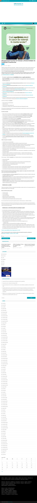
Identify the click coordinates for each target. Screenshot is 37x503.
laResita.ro (10, 491)
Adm (10, 65)
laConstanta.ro (18, 481)
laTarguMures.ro (8, 494)
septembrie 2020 (5, 427)
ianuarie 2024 (5, 356)
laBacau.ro (6, 490)
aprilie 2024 (4, 351)
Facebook (4, 233)
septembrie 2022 (5, 385)
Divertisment (4, 254)
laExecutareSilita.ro (8, 479)
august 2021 (4, 408)
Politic (3, 261)
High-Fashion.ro (23, 479)
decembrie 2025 (5, 315)
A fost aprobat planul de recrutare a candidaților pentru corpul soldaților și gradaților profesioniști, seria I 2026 (18, 285)
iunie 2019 (4, 454)
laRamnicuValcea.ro (4, 485)
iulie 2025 (4, 324)
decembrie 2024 (5, 337)
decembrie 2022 (5, 379)
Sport (3, 264)
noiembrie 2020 (5, 424)
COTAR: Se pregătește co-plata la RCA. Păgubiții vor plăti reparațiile (18, 245)
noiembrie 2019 (5, 445)
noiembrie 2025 (5, 317)
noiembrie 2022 (5, 381)
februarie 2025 (5, 333)
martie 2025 (4, 331)
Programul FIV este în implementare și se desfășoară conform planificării (14, 281)
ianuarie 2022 (5, 399)
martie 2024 (4, 353)
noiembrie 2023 (5, 360)
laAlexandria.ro (11, 489)
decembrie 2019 (5, 443)
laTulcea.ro (13, 494)
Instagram (7, 233)
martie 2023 (4, 374)
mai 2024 (4, 349)
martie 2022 (4, 395)
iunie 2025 (4, 326)
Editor (9, 248)
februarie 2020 (5, 440)
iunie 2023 (4, 369)
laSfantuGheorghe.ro (11, 488)
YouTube (11, 233)
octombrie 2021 (5, 404)
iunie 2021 (4, 411)
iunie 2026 (4, 305)
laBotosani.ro (3, 491)
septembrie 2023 (5, 363)
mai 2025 (4, 328)
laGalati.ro (26, 481)
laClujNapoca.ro (13, 481)
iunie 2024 (4, 347)
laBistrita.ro (15, 490)
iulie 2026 (4, 303)
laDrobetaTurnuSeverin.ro (12, 485)
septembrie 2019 (5, 449)
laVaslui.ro (3, 489)
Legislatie (4, 259)
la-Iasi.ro (6, 488)
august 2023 (4, 365)
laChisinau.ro (13, 479)
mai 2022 (4, 392)
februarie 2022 (5, 397)
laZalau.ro (16, 494)
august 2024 (4, 344)
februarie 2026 (5, 312)
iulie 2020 (4, 431)
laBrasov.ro (3, 488)
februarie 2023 (5, 376)
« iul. (2, 471)
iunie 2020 (4, 433)
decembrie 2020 (5, 422)
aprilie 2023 (4, 372)
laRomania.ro (18, 4)
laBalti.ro (27, 479)
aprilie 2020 (4, 436)
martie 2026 (4, 310)
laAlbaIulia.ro (7, 489)
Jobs (3, 257)
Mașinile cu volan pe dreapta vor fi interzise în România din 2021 (30, 245)
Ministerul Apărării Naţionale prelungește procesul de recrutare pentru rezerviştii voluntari (6, 246)
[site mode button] (33, 23)
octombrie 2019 (5, 447)
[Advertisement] (18, 15)
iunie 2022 (4, 390)
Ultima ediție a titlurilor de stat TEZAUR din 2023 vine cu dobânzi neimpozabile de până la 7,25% (32, 238)
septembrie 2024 (5, 342)
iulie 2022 (4, 388)
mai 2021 (4, 413)
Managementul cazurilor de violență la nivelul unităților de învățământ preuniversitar (16, 236)
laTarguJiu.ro (3, 494)
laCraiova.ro (22, 481)
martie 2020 (4, 438)
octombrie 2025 (5, 319)
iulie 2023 (4, 367)
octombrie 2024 (5, 340)
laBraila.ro (7, 491)
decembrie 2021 (5, 401)
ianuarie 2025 (5, 335)
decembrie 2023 (5, 358)
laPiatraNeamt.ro (17, 479)
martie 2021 (4, 417)
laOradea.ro (3, 484)
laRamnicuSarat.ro (12, 484)
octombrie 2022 (5, 383)
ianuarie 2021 (5, 420)
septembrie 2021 (5, 406)
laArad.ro (2, 490)
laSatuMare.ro (15, 491)
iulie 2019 (4, 452)
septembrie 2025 (5, 321)
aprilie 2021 (4, 415)
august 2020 (4, 429)
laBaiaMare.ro (10, 490)
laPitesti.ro (7, 484)
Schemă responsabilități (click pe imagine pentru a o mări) (10, 230)
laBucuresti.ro (8, 481)
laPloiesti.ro (30, 481)
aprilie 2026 (4, 308)
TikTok (14, 233)
